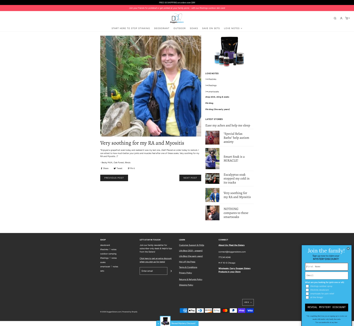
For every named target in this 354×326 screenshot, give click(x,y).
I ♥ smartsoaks (212, 91)
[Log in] (341, 18)
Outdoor (180, 28)
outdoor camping (108, 253)
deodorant (105, 245)
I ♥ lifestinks (210, 79)
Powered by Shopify (129, 312)
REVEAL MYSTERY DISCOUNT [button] (327, 307)
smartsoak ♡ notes (109, 266)
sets (102, 271)
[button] (248, 302)
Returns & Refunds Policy (190, 279)
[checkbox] (327, 286)
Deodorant (161, 28)
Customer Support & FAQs (191, 245)
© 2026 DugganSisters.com (110, 312)
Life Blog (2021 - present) (191, 250)
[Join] (171, 271)
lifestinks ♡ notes (108, 249)
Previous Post (114, 178)
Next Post (190, 178)
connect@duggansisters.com (232, 252)
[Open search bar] (335, 18)
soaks (103, 262)
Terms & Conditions (188, 267)
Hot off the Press (187, 261)
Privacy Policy (185, 273)
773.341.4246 (224, 257)
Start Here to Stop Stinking (131, 28)
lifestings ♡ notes (108, 258)
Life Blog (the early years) (191, 256)
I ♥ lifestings (211, 85)
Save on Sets (211, 28)
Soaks (194, 28)
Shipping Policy (186, 285)
